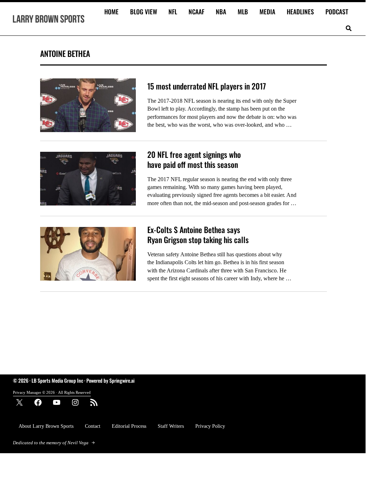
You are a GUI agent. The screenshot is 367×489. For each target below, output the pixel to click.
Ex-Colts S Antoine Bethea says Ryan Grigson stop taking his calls (198, 235)
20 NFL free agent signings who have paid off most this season (194, 159)
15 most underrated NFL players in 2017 (206, 86)
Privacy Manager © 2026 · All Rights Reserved (52, 392)
